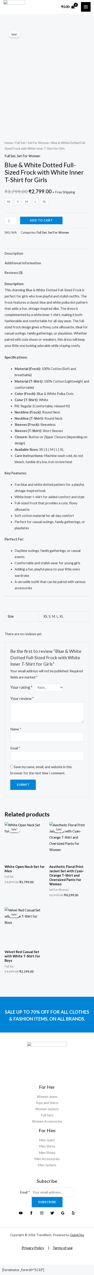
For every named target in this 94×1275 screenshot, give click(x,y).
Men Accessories (47, 1159)
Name (15, 729)
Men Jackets (47, 1165)
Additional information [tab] (23, 263)
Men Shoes (47, 1153)
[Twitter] (52, 1213)
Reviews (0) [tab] (14, 273)
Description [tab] (14, 253)
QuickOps (77, 1235)
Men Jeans (47, 1140)
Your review (22, 698)
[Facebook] (31, 1213)
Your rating (21, 687)
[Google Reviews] (63, 1213)
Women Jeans (47, 1097)
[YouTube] (21, 1213)
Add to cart (41, 220)
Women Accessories (47, 1121)
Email (15, 748)
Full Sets (47, 1115)
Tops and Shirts (47, 1103)
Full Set (20, 143)
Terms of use (63, 1247)
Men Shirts (47, 1146)
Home (9, 143)
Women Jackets (47, 1109)
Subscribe (47, 1202)
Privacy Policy (33, 1247)
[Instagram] (42, 1213)
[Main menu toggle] (86, 7)
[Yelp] (73, 1213)
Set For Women (38, 143)
